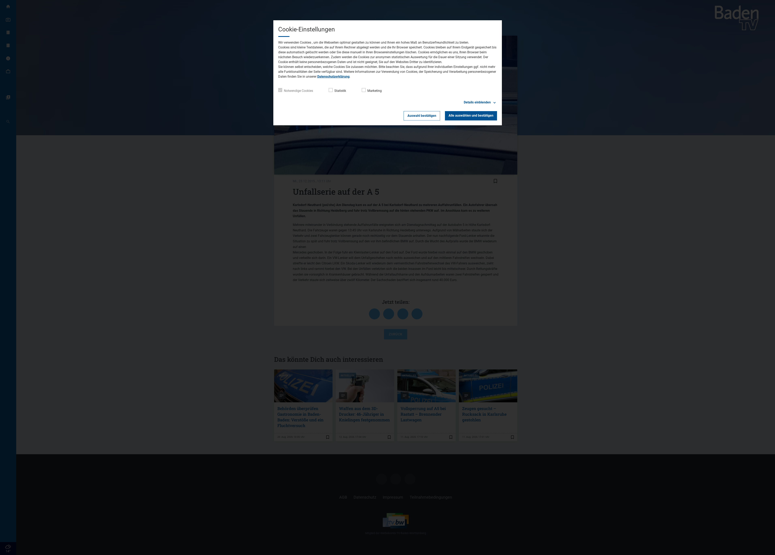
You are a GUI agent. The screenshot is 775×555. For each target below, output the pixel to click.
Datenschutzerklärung (333, 76)
